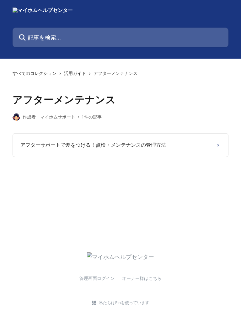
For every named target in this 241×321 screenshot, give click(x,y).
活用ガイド (75, 73)
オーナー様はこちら (142, 278)
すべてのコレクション (34, 73)
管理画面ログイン (97, 278)
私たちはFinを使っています (124, 302)
